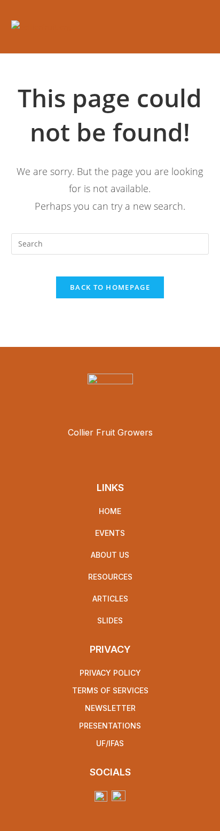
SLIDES (110, 620)
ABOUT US (110, 554)
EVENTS (110, 532)
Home (110, 511)
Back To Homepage (110, 287)
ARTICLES (110, 598)
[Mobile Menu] (205, 26)
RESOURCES (110, 576)
